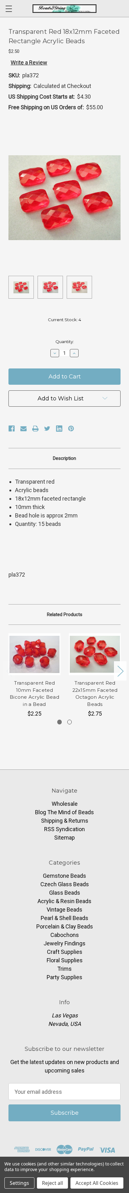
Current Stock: (64, 319)
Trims (64, 968)
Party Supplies (64, 977)
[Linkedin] (59, 428)
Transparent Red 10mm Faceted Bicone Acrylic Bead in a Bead (34, 693)
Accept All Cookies (96, 1183)
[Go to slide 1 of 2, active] (59, 722)
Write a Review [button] (29, 62)
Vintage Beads (64, 909)
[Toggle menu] (8, 8)
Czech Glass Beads (64, 884)
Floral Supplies (65, 960)
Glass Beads (64, 892)
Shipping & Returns (64, 820)
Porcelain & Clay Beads (64, 926)
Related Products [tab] (64, 614)
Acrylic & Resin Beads (64, 901)
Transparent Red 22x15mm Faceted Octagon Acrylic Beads (95, 693)
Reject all (52, 1183)
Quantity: (64, 341)
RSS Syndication (64, 829)
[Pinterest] (71, 428)
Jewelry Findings (64, 943)
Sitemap (64, 837)
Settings (19, 1183)
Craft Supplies (64, 952)
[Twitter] (47, 428)
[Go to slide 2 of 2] (69, 722)
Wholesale (65, 803)
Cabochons (64, 935)
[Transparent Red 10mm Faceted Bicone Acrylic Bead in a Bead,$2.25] (34, 654)
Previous (9, 671)
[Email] (23, 428)
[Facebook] (11, 428)
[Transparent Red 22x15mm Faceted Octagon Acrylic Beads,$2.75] (95, 654)
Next (120, 671)
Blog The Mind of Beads (64, 812)
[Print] (35, 428)
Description (64, 458)
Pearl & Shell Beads (64, 918)
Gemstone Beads (64, 875)
